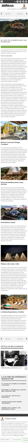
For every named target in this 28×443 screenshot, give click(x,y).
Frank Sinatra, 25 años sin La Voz (11, 367)
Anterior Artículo (8, 14)
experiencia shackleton (13, 47)
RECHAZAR (16, 439)
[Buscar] (15, 1)
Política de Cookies (18, 435)
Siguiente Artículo (20, 14)
